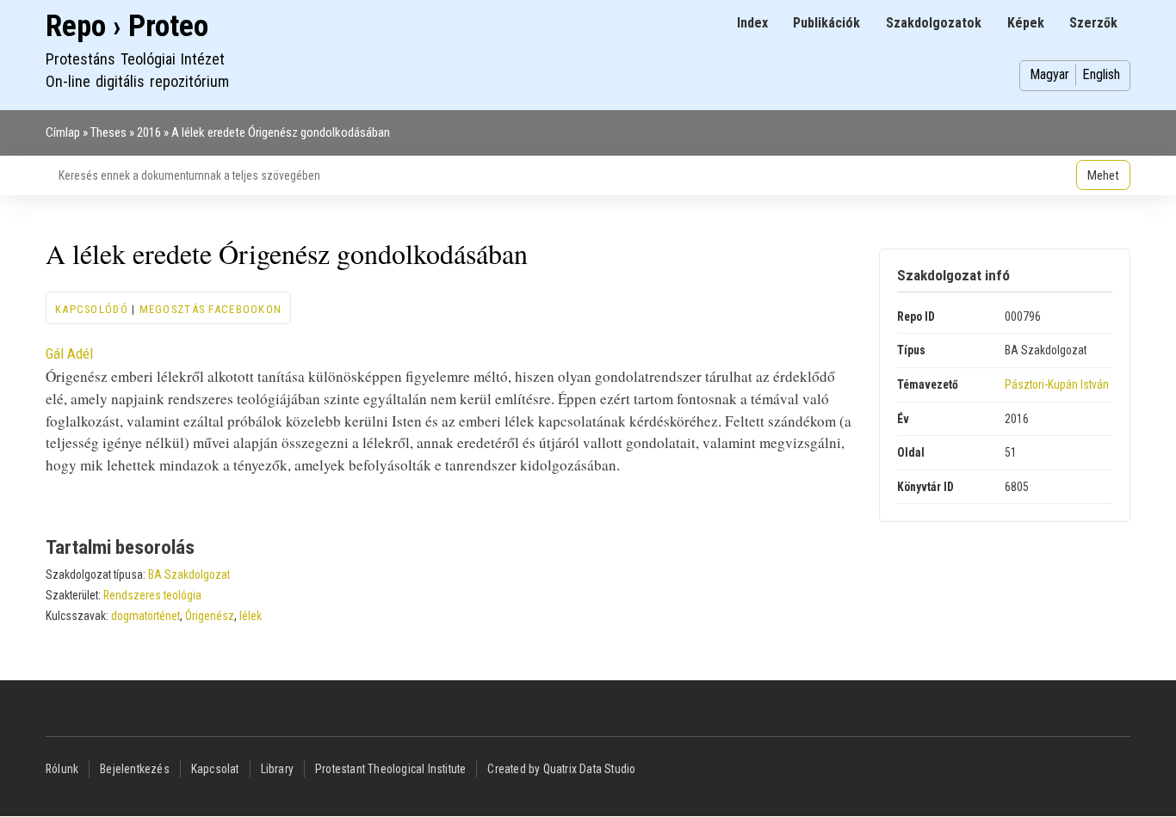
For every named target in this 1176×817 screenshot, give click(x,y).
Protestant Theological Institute (390, 769)
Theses (108, 132)
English (1101, 74)
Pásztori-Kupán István (1057, 384)
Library (277, 769)
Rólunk (62, 769)
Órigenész (209, 616)
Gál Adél (69, 353)
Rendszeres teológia (152, 595)
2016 (149, 132)
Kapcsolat (215, 769)
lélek (250, 616)
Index (752, 23)
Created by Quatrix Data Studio (561, 769)
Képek (1025, 23)
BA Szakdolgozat (189, 574)
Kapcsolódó (91, 309)
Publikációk (826, 23)
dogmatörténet (145, 616)
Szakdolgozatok (933, 23)
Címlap (63, 132)
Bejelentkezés (135, 769)
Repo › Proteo (127, 26)
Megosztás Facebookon (210, 309)
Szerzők (1093, 23)
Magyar (1049, 74)
